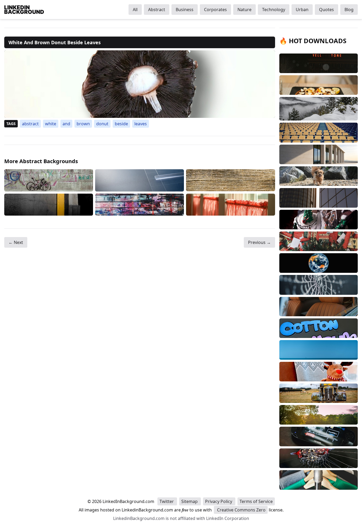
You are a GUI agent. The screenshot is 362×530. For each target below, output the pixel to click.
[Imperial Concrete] (48, 205)
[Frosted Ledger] (139, 180)
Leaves (140, 124)
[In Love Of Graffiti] (139, 205)
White (50, 124)
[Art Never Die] (48, 180)
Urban (302, 9)
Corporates (215, 9)
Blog (349, 9)
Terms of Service (256, 501)
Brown (83, 124)
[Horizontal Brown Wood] (230, 180)
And (66, 124)
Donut (102, 124)
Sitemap (190, 501)
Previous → (259, 242)
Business (184, 9)
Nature (244, 9)
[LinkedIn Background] (24, 9)
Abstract (156, 9)
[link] (139, 84)
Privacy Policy (219, 501)
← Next (15, 242)
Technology (273, 9)
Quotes (326, 9)
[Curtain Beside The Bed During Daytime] (230, 205)
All (135, 9)
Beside (121, 124)
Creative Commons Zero (241, 510)
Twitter (167, 501)
